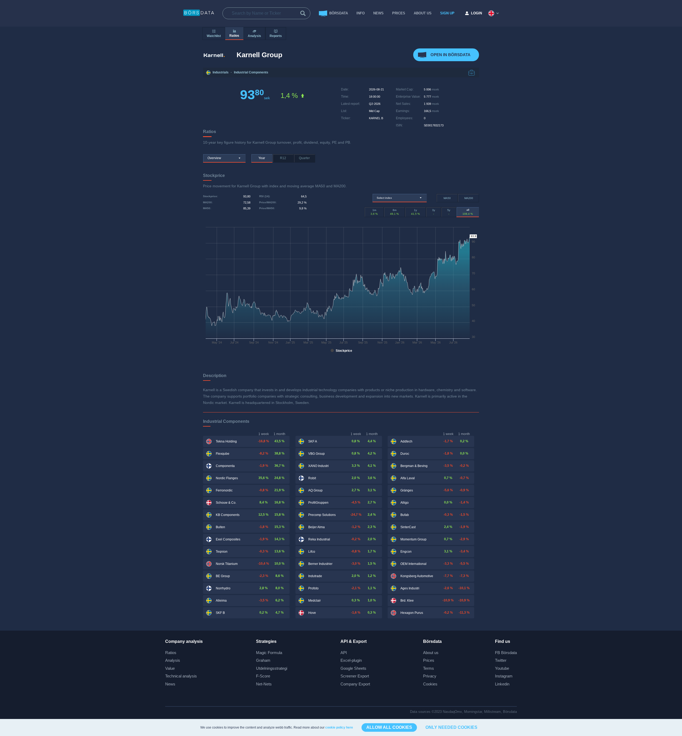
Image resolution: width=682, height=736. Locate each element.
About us (431, 652)
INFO (360, 13)
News (378, 13)
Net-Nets (264, 684)
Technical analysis (181, 676)
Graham (263, 660)
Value (170, 668)
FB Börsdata (506, 652)
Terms (428, 668)
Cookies (430, 684)
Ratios (170, 652)
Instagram (504, 676)
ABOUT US (423, 13)
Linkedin (502, 684)
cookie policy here (339, 727)
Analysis (172, 660)
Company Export (355, 684)
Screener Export (354, 676)
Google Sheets (353, 668)
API (343, 652)
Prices (428, 660)
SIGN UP (447, 13)
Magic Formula (269, 652)
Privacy (429, 676)
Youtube (502, 668)
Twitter (500, 660)
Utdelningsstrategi (271, 668)
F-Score (263, 676)
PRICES (398, 13)
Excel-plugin (351, 660)
